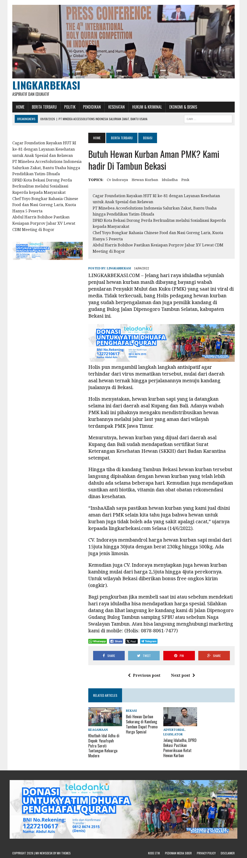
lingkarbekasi (119, 268)
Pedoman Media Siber (178, 853)
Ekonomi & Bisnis (183, 107)
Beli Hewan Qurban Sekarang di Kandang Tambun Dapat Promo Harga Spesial (142, 724)
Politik (69, 107)
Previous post (146, 675)
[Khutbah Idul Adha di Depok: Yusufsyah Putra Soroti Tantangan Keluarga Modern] (105, 722)
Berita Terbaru (44, 107)
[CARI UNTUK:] (208, 118)
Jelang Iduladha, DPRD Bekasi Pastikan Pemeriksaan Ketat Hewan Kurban (180, 747)
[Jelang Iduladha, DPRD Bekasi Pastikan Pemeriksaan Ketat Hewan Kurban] (180, 722)
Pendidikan (92, 107)
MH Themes (64, 853)
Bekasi (131, 711)
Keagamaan (98, 730)
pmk (185, 179)
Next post (180, 675)
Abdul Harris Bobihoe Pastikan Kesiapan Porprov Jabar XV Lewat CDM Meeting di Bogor (43, 223)
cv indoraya (117, 179)
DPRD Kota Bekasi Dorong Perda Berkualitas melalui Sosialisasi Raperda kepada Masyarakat (42, 186)
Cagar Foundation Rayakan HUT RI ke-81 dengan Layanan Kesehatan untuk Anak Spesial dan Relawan (44, 149)
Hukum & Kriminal (147, 107)
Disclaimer (228, 853)
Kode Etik (154, 853)
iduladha (170, 179)
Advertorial (174, 730)
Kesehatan (116, 107)
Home (20, 107)
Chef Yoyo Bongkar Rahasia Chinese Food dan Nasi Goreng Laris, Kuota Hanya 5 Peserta (45, 205)
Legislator (173, 734)
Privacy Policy (206, 853)
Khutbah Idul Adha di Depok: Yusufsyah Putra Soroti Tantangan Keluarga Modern (103, 746)
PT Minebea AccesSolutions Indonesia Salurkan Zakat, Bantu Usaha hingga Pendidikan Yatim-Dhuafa (47, 167)
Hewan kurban (145, 179)
